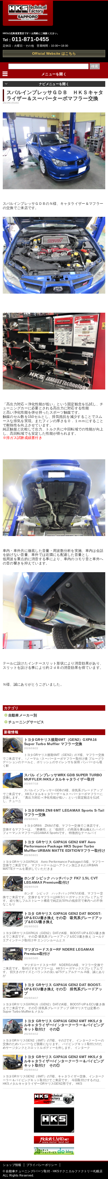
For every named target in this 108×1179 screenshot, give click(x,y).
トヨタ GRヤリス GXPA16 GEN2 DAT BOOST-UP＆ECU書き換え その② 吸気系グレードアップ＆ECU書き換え (63, 917)
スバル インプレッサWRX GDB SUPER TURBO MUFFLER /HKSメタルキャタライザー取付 (63, 777)
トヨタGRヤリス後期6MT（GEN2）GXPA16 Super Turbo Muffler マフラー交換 (60, 742)
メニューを (54, 74)
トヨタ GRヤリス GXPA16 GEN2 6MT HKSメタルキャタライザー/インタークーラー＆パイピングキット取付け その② (64, 1025)
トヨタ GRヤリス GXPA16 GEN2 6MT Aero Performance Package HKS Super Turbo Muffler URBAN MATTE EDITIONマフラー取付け (64, 846)
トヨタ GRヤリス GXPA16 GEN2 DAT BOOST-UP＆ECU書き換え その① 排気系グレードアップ (63, 989)
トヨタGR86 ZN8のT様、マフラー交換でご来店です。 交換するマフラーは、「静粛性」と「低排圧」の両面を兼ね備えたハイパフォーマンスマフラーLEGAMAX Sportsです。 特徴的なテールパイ (54, 829)
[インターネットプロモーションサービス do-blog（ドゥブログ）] (54, 1153)
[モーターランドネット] (54, 1142)
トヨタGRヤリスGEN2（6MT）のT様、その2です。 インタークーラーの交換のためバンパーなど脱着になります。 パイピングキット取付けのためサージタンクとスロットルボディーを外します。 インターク (53, 1044)
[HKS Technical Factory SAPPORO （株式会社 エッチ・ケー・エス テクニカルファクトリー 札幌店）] (54, 1103)
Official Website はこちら (54, 53)
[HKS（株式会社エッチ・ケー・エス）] (54, 1131)
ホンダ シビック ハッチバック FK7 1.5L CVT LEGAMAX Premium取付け (61, 880)
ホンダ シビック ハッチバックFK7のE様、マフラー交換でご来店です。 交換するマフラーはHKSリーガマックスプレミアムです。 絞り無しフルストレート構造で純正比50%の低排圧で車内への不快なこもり (53, 899)
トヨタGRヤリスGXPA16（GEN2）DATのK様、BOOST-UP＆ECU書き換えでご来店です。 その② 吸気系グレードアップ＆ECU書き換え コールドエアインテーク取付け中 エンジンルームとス (54, 936)
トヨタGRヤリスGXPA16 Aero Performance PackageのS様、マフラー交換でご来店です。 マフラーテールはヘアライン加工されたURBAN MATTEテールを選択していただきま (53, 865)
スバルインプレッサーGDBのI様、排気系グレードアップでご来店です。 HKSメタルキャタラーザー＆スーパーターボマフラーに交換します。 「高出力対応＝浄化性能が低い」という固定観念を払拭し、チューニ (53, 796)
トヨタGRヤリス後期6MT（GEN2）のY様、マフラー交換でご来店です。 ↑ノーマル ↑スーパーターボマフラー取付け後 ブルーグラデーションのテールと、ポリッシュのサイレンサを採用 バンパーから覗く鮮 (53, 760)
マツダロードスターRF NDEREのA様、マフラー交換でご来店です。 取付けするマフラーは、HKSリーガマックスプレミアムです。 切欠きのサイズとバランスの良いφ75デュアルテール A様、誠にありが (54, 970)
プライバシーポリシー (41, 1165)
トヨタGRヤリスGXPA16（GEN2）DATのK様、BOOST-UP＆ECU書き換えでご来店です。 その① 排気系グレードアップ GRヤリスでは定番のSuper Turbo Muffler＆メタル (54, 1008)
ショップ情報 (12, 1165)
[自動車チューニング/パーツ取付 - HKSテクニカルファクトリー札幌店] (28, 15)
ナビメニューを (54, 84)
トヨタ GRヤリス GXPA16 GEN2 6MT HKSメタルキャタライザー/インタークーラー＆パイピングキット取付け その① (64, 1061)
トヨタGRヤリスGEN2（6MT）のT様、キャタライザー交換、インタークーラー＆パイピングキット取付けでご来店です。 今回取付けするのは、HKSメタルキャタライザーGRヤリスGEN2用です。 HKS (53, 1080)
